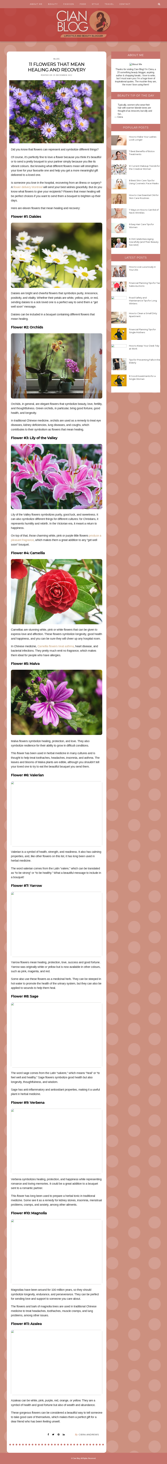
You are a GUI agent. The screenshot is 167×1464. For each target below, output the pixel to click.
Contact (125, 4)
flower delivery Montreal (27, 187)
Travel (109, 4)
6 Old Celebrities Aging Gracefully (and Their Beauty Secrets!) (144, 242)
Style (95, 4)
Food (83, 4)
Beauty (53, 4)
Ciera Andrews (89, 1434)
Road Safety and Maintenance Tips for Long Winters (143, 300)
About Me (36, 4)
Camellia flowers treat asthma (56, 646)
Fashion (68, 4)
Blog (56, 59)
